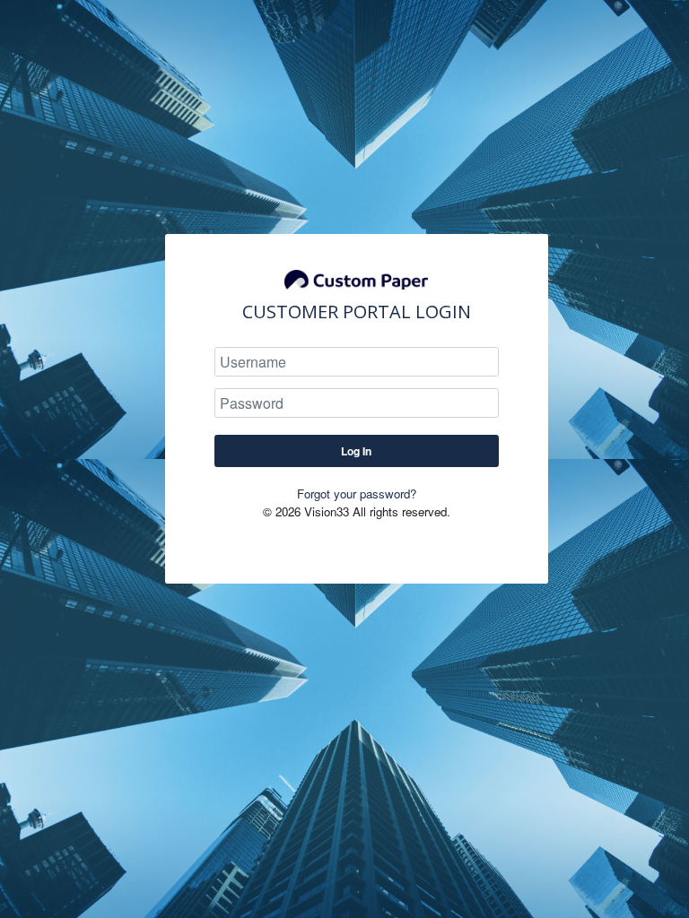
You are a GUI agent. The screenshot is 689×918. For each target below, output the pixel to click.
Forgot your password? (356, 493)
